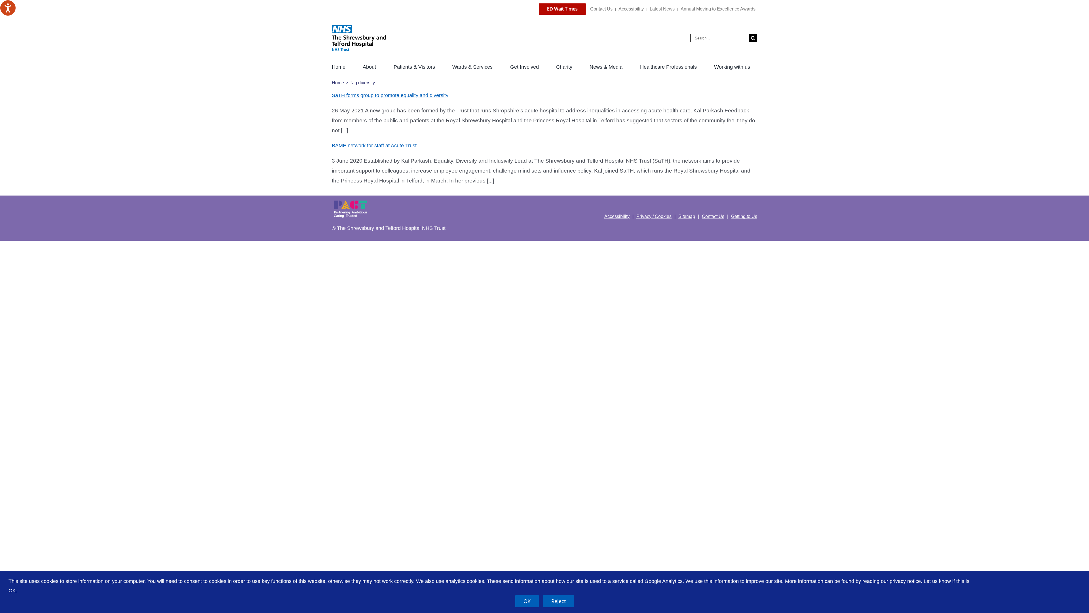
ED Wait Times (562, 9)
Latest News (662, 9)
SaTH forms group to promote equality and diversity (390, 95)
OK (527, 601)
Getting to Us (744, 216)
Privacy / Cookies (654, 216)
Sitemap (686, 216)
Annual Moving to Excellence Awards (718, 9)
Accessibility (631, 9)
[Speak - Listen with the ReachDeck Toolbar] (8, 8)
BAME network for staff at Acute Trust (374, 145)
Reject (558, 601)
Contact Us (601, 9)
